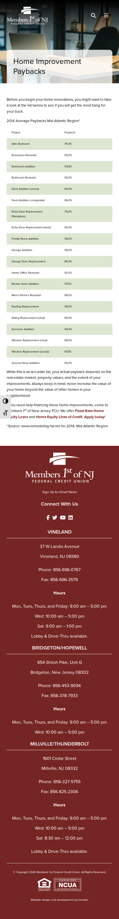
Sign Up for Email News (59, 492)
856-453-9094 (67, 685)
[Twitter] (55, 518)
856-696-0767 (67, 569)
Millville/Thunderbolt (59, 743)
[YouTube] (63, 518)
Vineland (60, 531)
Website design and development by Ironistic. (60, 900)
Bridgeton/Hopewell (59, 647)
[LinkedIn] (70, 518)
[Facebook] (48, 518)
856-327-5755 (67, 781)
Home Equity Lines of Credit (59, 417)
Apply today (94, 417)
